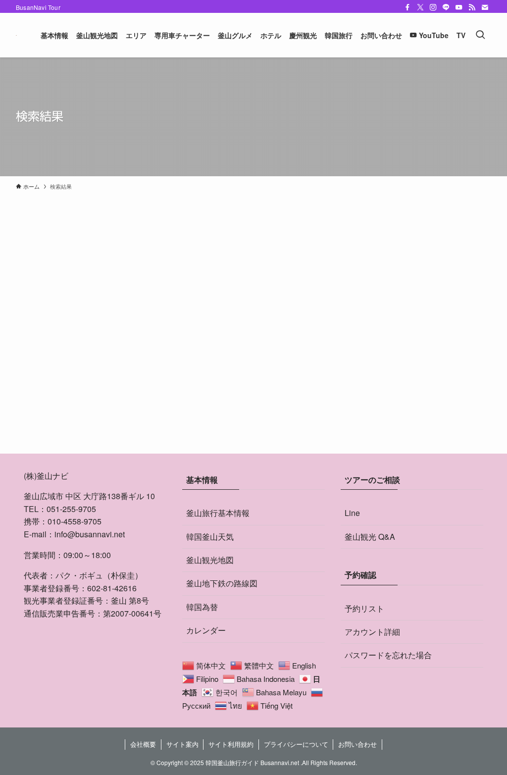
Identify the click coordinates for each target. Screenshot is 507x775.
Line (352, 512)
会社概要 (143, 744)
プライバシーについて (296, 744)
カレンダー (206, 630)
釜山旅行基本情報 (218, 512)
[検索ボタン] (480, 35)
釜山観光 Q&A (370, 536)
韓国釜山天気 (210, 536)
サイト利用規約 (231, 744)
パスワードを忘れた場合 (388, 655)
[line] (446, 7)
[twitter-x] (420, 7)
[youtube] (459, 7)
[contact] (484, 7)
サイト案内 (182, 744)
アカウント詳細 (372, 631)
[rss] (471, 7)
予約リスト (364, 608)
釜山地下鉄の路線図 (221, 583)
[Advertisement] (253, 360)
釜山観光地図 (210, 560)
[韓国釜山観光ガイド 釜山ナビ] (16, 35)
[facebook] (407, 7)
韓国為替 (202, 607)
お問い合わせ (357, 744)
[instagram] (433, 7)
